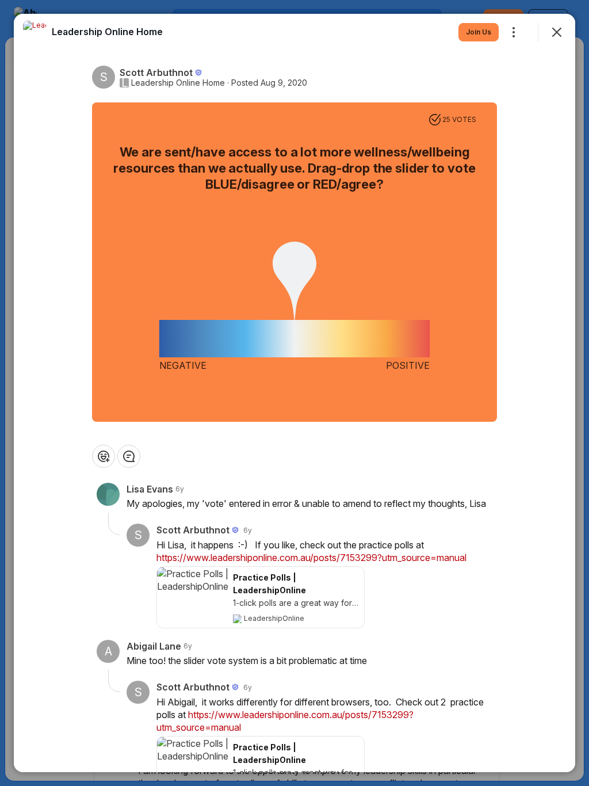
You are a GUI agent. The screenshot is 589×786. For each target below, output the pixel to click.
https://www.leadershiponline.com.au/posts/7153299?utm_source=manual (311, 557)
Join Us (478, 32)
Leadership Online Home (178, 82)
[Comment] (128, 456)
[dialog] (294, 393)
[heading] (107, 31)
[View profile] (34, 32)
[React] (103, 456)
